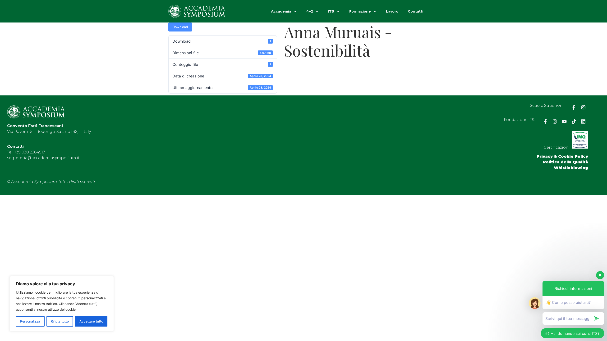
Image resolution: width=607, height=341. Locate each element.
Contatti (415, 11)
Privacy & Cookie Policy (562, 156)
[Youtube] (564, 121)
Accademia (281, 11)
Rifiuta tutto (60, 321)
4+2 (309, 11)
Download (180, 27)
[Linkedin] (583, 121)
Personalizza (30, 321)
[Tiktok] (574, 121)
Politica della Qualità (565, 162)
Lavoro (392, 11)
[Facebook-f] (574, 107)
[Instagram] (583, 107)
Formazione (360, 11)
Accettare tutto (91, 321)
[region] (61, 304)
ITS (331, 11)
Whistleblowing (571, 168)
